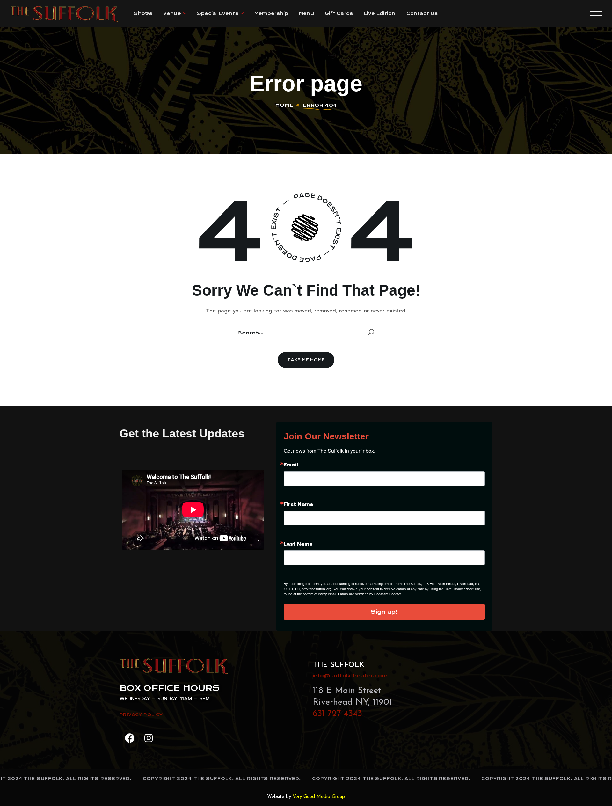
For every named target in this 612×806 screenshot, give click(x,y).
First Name (298, 504)
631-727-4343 (337, 713)
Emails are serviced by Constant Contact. (370, 593)
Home (284, 105)
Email (291, 464)
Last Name (298, 543)
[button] (306, 360)
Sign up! (384, 612)
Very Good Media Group (319, 797)
